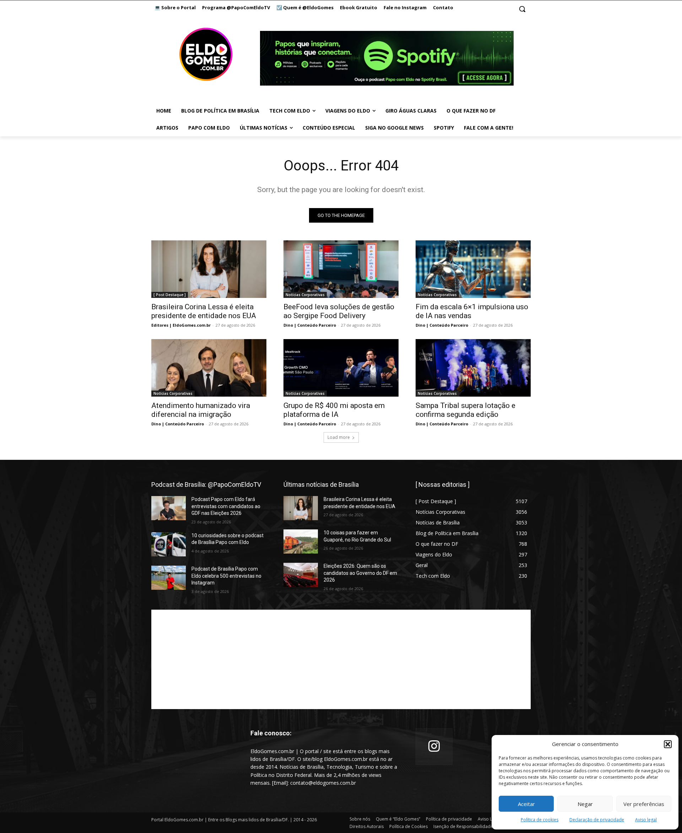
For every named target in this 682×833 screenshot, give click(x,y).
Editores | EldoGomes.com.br (181, 325)
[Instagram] (434, 746)
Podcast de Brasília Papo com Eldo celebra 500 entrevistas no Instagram (226, 576)
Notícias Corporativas (305, 294)
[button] (667, 744)
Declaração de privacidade (596, 820)
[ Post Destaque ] (169, 294)
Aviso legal (646, 820)
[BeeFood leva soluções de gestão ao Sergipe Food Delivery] (341, 269)
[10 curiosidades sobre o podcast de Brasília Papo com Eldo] (168, 544)
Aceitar (526, 803)
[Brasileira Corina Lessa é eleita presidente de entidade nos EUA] (208, 269)
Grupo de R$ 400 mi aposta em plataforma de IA (334, 410)
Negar (585, 803)
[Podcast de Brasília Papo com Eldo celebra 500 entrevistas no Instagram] (168, 578)
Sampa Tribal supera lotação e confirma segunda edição (465, 410)
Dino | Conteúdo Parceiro (309, 325)
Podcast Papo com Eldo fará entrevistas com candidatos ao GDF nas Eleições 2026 (225, 506)
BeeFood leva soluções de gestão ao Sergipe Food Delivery (338, 311)
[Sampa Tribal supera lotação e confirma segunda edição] (473, 368)
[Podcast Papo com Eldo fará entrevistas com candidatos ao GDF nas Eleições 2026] (168, 508)
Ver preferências (643, 803)
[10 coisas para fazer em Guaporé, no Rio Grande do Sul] (300, 541)
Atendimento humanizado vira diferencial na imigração (200, 410)
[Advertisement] (341, 659)
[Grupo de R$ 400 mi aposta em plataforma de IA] (341, 368)
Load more (339, 437)
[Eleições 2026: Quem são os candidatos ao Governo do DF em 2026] (300, 575)
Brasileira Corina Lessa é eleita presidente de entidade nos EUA (203, 311)
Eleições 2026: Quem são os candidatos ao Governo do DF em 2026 (360, 573)
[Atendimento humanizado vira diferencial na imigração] (208, 368)
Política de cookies (539, 820)
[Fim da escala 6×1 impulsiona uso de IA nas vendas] (473, 269)
